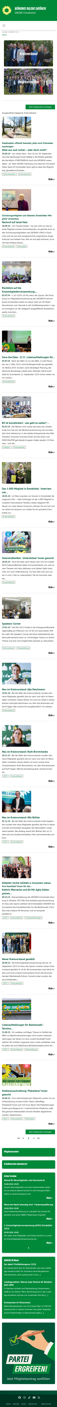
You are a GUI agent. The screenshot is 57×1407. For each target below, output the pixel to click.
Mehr (50, 179)
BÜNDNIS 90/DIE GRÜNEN (30, 9)
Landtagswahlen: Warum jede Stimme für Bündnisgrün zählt (28, 1283)
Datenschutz (46, 1404)
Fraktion (6, 447)
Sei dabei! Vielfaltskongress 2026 (20, 1264)
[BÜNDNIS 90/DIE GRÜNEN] (7, 10)
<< (18, 1138)
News (4, 35)
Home (8, 1404)
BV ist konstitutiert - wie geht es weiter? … (25, 423)
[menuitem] (8, 1404)
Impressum (32, 1404)
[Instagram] (24, 1397)
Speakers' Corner (11, 623)
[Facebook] (19, 1397)
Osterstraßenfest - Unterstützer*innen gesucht (28, 558)
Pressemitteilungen (33, 918)
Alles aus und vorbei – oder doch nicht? (24, 150)
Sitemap (16, 1404)
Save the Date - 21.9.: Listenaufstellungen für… (28, 357)
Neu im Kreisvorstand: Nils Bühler (21, 817)
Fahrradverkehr (9, 174)
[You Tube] (34, 1397)
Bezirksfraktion (28, 82)
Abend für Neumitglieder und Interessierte (24, 1180)
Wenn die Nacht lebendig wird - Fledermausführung (28, 1204)
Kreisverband (29, 54)
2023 (5, 776)
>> (38, 1138)
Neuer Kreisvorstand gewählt (18, 959)
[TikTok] (29, 1397)
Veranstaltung (23, 648)
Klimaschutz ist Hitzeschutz (17, 1302)
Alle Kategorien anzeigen (40, 107)
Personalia (22, 246)
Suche (23, 1404)
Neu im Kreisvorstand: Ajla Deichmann (23, 689)
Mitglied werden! (11, 1151)
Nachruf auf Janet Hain (15, 222)
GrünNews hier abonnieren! (15, 1163)
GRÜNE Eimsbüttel (10, 32)
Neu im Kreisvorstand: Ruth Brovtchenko (25, 751)
